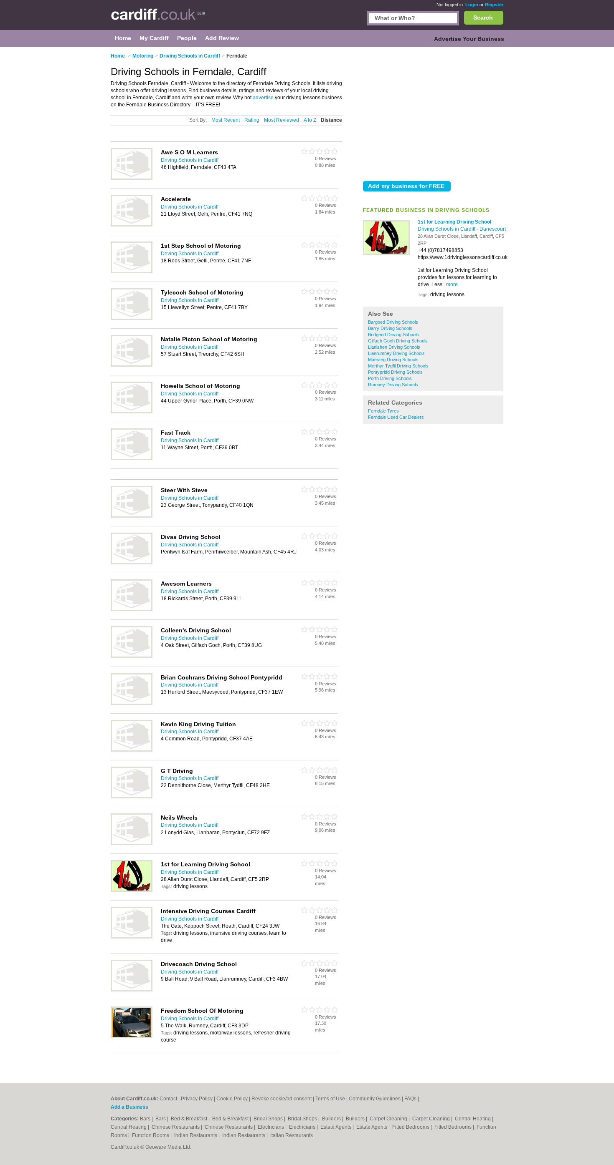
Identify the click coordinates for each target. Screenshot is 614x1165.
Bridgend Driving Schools (393, 334)
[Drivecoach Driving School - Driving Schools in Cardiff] (131, 990)
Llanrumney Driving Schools (396, 353)
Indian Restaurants (196, 1135)
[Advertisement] (433, 112)
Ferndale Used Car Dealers (396, 417)
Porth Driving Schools (390, 378)
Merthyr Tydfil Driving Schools (398, 365)
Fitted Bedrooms (411, 1127)
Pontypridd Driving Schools (395, 372)
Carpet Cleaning (389, 1119)
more (452, 284)
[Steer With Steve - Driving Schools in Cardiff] (131, 516)
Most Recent (225, 120)
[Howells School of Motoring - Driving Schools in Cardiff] (131, 412)
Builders (332, 1119)
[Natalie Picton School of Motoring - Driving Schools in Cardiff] (131, 365)
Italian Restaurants (291, 1135)
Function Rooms (151, 1135)
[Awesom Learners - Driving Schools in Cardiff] (131, 609)
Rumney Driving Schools (393, 384)
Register (494, 4)
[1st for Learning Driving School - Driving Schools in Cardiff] (386, 253)
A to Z (310, 120)
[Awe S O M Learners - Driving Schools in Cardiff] (131, 178)
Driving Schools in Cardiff (447, 229)
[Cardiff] (158, 19)
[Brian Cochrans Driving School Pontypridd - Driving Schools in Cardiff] (131, 703)
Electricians (271, 1127)
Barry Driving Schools (390, 328)
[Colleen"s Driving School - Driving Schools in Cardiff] (131, 656)
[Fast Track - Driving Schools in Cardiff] (131, 458)
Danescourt (493, 229)
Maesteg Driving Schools (393, 359)
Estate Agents (336, 1127)
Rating (251, 120)
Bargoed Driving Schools (393, 322)
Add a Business (129, 1107)
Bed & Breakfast (189, 1119)
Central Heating (473, 1119)
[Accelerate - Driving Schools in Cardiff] (131, 225)
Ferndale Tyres (383, 410)
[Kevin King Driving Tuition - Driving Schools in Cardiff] (131, 750)
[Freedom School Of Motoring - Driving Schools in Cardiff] (131, 1036)
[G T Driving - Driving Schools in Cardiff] (131, 797)
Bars (146, 1119)
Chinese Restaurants (176, 1127)
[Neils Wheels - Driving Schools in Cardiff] (131, 843)
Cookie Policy (232, 1099)
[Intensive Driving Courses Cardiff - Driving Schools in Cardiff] (131, 937)
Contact (168, 1099)
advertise (263, 98)
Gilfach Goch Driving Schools (398, 340)
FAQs (410, 1099)
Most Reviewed (281, 120)
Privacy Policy (197, 1099)
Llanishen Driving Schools (394, 347)
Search (483, 17)
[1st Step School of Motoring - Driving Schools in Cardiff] (131, 271)
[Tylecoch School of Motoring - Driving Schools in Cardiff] (131, 318)
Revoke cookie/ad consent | (283, 1099)
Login (471, 4)
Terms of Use (330, 1099)
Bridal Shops (269, 1119)
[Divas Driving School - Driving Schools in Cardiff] (131, 563)
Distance (331, 120)
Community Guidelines (375, 1099)
